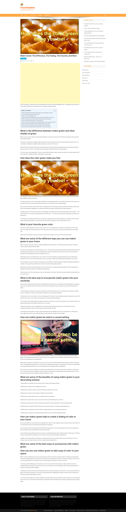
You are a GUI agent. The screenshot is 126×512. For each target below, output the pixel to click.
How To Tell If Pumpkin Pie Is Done (92, 28)
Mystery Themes (33, 510)
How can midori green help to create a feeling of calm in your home (36, 123)
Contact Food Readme (59, 510)
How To (26, 15)
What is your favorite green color (29, 115)
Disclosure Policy (80, 510)
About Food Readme (48, 510)
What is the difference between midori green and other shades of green (37, 112)
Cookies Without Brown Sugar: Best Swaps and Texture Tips (94, 44)
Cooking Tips (47, 15)
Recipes (40, 15)
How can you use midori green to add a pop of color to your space (37, 126)
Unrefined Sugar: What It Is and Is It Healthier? (94, 35)
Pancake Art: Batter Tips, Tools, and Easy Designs (93, 24)
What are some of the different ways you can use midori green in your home (38, 117)
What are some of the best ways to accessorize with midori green (36, 125)
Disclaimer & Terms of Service (92, 510)
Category (86, 69)
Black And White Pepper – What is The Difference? (93, 57)
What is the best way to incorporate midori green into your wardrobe (36, 119)
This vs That (33, 15)
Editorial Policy (103, 510)
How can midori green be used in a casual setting (32, 120)
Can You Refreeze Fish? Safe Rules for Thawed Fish (93, 53)
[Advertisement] (50, 73)
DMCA (66, 510)
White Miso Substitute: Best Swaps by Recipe (94, 61)
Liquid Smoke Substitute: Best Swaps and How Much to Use (95, 39)
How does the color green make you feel (30, 114)
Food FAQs (23, 58)
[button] (54, 111)
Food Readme (27, 7)
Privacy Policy (72, 510)
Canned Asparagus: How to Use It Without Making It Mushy (93, 32)
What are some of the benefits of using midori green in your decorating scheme (39, 122)
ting (33, 60)
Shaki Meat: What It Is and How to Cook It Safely (93, 48)
